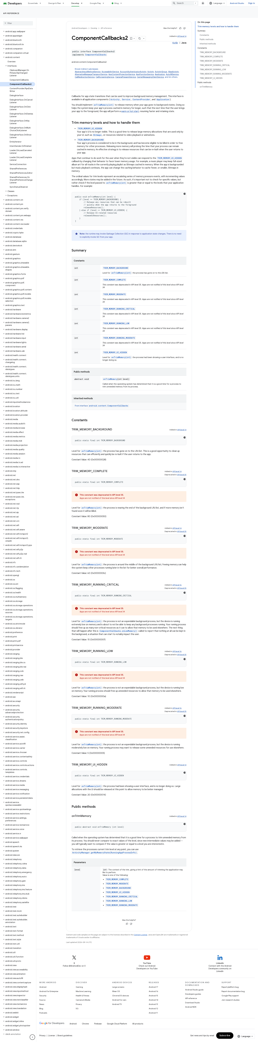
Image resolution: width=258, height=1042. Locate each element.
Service (126, 99)
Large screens (118, 987)
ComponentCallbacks (95, 54)
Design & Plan (54, 3)
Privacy (79, 1004)
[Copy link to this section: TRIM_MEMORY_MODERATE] (110, 528)
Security (42, 995)
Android (42, 987)
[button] (17, 31)
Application (160, 74)
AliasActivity (173, 71)
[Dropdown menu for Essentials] (41, 3)
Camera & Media (83, 1000)
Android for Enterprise (48, 991)
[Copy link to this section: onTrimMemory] (94, 816)
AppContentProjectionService (121, 74)
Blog (116, 3)
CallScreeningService (105, 77)
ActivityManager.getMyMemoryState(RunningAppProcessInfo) (104, 852)
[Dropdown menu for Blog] (122, 3)
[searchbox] (18, 23)
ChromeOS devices (120, 995)
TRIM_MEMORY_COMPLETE (114, 280)
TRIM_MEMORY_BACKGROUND (91, 140)
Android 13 (153, 1004)
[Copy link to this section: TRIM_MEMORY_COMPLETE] (110, 471)
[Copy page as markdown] (139, 38)
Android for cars (119, 1000)
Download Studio (192, 1002)
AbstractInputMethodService (88, 71)
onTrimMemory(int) (104, 105)
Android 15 (153, 995)
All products (137, 1023)
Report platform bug (230, 987)
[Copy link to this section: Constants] (90, 420)
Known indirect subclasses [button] (127, 73)
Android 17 (153, 987)
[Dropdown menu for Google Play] (104, 3)
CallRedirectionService (85, 77)
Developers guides (193, 994)
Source (42, 1000)
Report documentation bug (233, 991)
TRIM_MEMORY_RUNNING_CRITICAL (119, 309)
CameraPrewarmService (125, 77)
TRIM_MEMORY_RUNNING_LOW (116, 323)
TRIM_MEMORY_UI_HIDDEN (90, 128)
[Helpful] (180, 28)
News (41, 1004)
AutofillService (172, 74)
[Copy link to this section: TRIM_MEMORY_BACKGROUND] (114, 429)
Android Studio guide (194, 989)
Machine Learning (83, 991)
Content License (140, 935)
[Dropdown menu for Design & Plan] (64, 3)
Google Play (95, 3)
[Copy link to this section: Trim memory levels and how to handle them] (142, 123)
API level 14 (181, 36)
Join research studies (230, 1000)
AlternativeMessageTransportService (91, 74)
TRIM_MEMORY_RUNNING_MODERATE (119, 338)
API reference (11, 13)
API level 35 (181, 475)
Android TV (117, 1004)
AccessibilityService (110, 71)
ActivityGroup (161, 71)
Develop (75, 3)
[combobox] (184, 3)
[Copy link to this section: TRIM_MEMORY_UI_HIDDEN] (110, 764)
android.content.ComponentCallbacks (108, 405)
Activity (150, 71)
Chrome (85, 1023)
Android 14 (153, 1000)
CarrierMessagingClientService (150, 77)
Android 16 (153, 991)
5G (77, 1008)
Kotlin (175, 43)
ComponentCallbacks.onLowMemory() (118, 631)
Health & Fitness (82, 995)
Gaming (79, 987)
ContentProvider (141, 99)
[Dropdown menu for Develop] (83, 3)
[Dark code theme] (184, 193)
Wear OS (116, 991)
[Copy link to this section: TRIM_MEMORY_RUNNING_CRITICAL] (121, 584)
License (51, 1035)
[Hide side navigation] (32, 1037)
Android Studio (237, 3)
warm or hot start (130, 111)
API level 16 (177, 585)
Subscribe (224, 1035)
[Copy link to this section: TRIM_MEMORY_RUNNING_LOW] (115, 651)
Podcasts (43, 1013)
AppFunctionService (145, 74)
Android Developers (79, 28)
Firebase (98, 1023)
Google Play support (230, 995)
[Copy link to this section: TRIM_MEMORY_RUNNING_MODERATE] (124, 708)
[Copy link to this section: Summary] (89, 250)
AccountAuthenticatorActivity (133, 71)
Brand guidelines (65, 1035)
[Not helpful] (184, 28)
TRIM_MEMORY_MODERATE (114, 294)
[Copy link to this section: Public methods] (98, 807)
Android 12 (153, 1008)
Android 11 (153, 1013)
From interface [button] (101, 406)
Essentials (33, 3)
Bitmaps (97, 135)
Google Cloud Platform (117, 1023)
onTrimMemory (110, 379)
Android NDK (190, 1007)
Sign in (251, 3)
